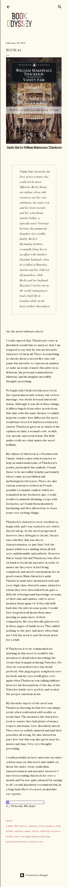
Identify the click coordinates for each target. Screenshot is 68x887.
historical (45, 831)
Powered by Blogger (37, 875)
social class (44, 836)
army (42, 826)
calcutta (18, 831)
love (17, 836)
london (10, 836)
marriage (25, 836)
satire (34, 836)
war (41, 841)
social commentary (16, 841)
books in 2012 (53, 826)
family (35, 831)
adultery (33, 826)
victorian (33, 841)
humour (55, 831)
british (9, 831)
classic (27, 831)
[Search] (59, 6)
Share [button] (9, 820)
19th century (21, 826)
